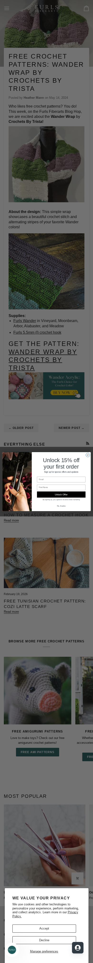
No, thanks (61, 506)
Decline (44, 940)
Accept (44, 928)
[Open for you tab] (77, 947)
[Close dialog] (88, 455)
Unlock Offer (61, 494)
